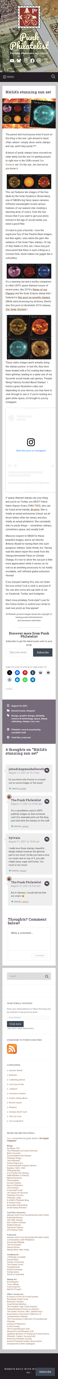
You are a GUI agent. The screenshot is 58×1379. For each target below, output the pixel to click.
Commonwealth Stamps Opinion (22, 1165)
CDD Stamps (13, 1187)
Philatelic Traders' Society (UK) (21, 1336)
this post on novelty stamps (34, 297)
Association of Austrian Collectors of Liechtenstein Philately (24, 1315)
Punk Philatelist (29, 41)
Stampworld (21, 1343)
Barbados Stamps (15, 1301)
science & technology (22, 718)
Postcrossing (13, 1326)
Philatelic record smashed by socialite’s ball (26, 731)
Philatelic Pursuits (15, 1195)
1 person (25, 826)
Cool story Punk (16, 1084)
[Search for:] (29, 976)
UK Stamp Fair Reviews (17, 1192)
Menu (10, 76)
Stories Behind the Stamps (19, 1155)
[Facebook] (32, 60)
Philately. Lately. (14, 1197)
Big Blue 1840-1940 (16, 1168)
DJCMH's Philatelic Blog (18, 1200)
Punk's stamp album (18, 1098)
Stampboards (13, 1267)
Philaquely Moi (13, 1170)
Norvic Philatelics (15, 1185)
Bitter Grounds (13, 1153)
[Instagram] (25, 60)
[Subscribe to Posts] (12, 1053)
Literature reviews (17, 1093)
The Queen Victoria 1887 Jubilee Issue (24, 1311)
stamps (26, 721)
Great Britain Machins (16, 1304)
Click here (15, 1023)
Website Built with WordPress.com (28, 1369)
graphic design (27, 715)
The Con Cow (15, 1116)
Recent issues (18, 710)
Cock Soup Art (13, 1286)
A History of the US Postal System (22, 1296)
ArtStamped (12, 1281)
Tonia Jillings (13, 1284)
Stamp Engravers (15, 1163)
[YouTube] (12, 60)
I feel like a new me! (21, 737)
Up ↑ (29, 1372)
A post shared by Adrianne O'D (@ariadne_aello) (32, 483)
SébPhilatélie (18, 1175)
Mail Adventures (14, 1178)
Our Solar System (16, 309)
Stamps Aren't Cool (18, 1112)
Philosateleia (13, 1180)
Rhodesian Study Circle (17, 1299)
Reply (46, 770)
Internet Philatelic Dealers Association (24, 1341)
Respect (31, 710)
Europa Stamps (14, 1183)
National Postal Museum (20, 1331)
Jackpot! (13, 1089)
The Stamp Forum (15, 1264)
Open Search (52, 76)
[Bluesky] (18, 60)
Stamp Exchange (14, 1269)
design (14, 715)
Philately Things (14, 1158)
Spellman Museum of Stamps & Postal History (28, 1333)
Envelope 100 (13, 1148)
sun (33, 721)
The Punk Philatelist (26, 800)
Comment (40, 955)
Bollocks (13, 1075)
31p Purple (18, 1173)
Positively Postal (14, 1190)
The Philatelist (13, 1160)
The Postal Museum (18, 1329)
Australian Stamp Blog (17, 1205)
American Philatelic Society (19, 1338)
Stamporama (13, 1272)
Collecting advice (17, 1079)
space (37, 718)
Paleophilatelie (23, 1309)
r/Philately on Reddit (16, 1257)
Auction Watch (16, 1070)
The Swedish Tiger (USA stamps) (22, 1306)
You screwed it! (16, 1121)
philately (40, 715)
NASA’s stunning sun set (28, 92)
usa (37, 721)
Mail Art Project (14, 1289)
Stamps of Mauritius (16, 1324)
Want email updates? (19, 1003)
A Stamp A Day (14, 1202)
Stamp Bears (13, 1259)
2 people (22, 789)
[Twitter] (46, 60)
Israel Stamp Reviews (16, 1207)
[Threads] (39, 60)
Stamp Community (15, 1262)
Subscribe (43, 652)
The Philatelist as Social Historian (22, 1150)
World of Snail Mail (15, 1274)
